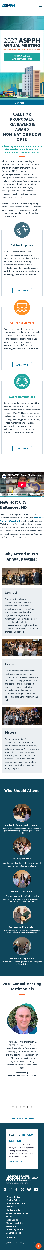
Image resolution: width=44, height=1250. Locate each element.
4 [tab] (24, 1106)
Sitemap (10, 1237)
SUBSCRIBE (14, 1161)
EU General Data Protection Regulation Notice (17, 1213)
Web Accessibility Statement (14, 1225)
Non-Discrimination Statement (15, 1205)
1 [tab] (13, 1106)
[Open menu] (22, 102)
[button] (40, 5)
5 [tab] (27, 1106)
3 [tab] (20, 1106)
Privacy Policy (13, 1197)
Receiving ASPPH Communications (14, 1231)
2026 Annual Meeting (22, 1118)
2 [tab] (16, 1106)
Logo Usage (12, 1219)
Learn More (22, 290)
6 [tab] (31, 1106)
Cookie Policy (13, 1200)
